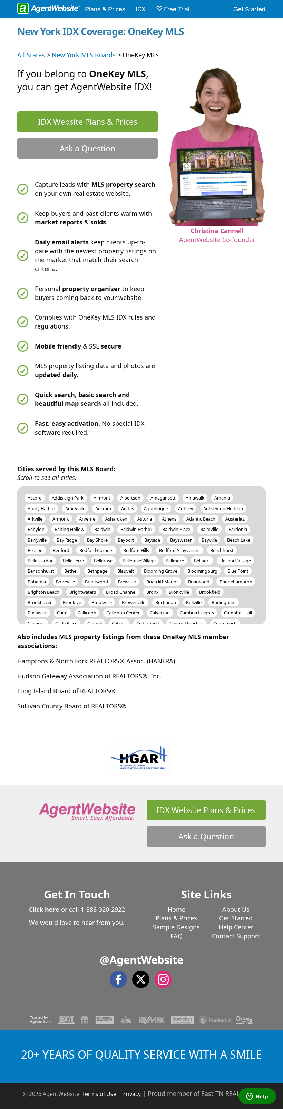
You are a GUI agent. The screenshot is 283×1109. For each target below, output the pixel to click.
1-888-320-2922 (103, 909)
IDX (141, 8)
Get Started (249, 8)
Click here (44, 909)
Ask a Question (87, 148)
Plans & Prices (105, 8)
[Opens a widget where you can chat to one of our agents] (257, 1097)
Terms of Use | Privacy (111, 1094)
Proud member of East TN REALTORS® (204, 1093)
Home (176, 909)
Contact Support (236, 936)
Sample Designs (176, 927)
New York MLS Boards (84, 55)
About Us (236, 909)
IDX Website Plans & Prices (87, 121)
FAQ (176, 936)
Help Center (236, 927)
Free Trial (175, 8)
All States (31, 55)
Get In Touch (77, 894)
